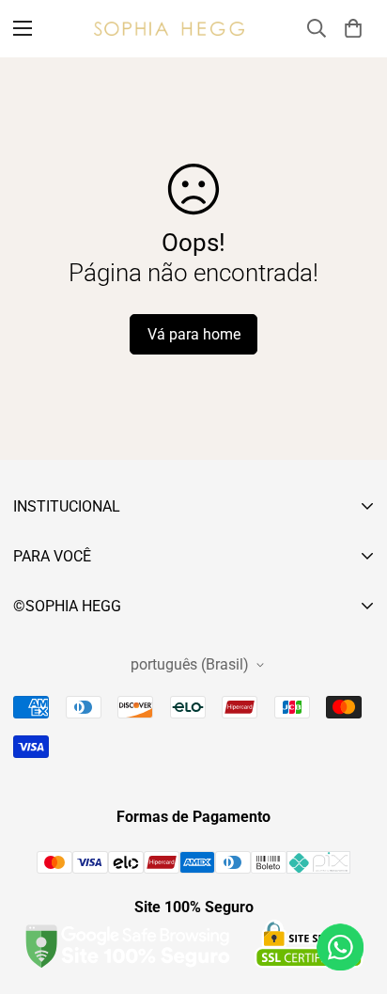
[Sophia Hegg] (169, 28)
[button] (353, 28)
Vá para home (193, 334)
